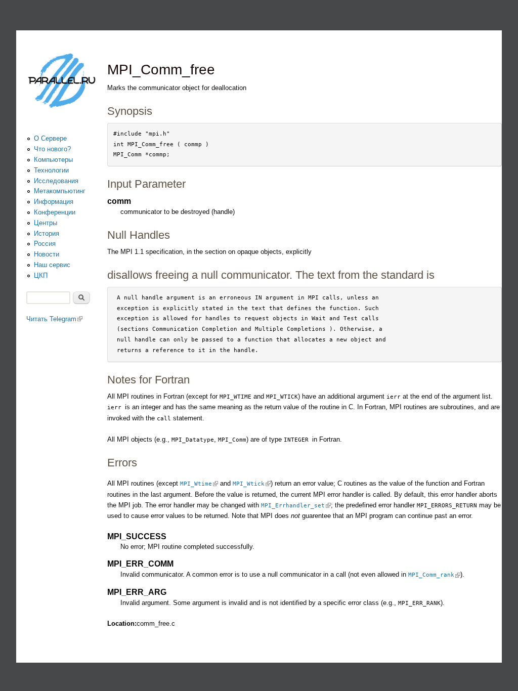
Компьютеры (53, 159)
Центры (45, 223)
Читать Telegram (54, 319)
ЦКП (41, 275)
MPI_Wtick (252, 484)
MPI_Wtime (199, 484)
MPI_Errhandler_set (296, 505)
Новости (46, 254)
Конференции (54, 212)
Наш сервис (52, 265)
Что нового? (52, 149)
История (46, 233)
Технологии (51, 170)
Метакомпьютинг (59, 191)
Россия (45, 243)
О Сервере (50, 138)
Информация (53, 201)
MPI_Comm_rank (434, 575)
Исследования (56, 181)
